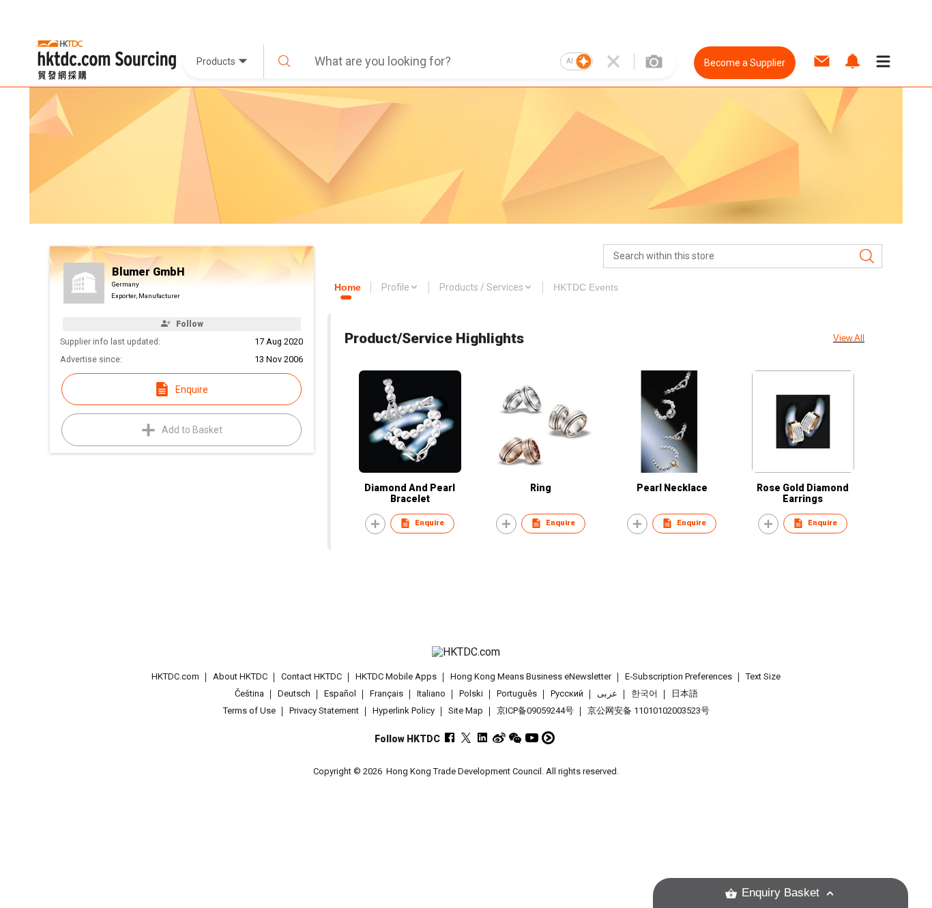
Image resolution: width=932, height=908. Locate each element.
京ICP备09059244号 (535, 710)
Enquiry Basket (780, 892)
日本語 (684, 693)
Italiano (431, 693)
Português (517, 693)
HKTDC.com (175, 676)
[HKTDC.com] (466, 652)
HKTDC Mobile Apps (396, 676)
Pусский (567, 693)
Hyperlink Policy (404, 710)
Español (340, 693)
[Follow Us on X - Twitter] (466, 737)
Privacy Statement (324, 710)
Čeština (249, 693)
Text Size (763, 676)
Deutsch (294, 693)
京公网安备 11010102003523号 (648, 710)
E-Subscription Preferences (678, 676)
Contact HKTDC (311, 676)
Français (386, 693)
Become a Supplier (744, 62)
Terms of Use (249, 710)
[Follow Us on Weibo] (499, 737)
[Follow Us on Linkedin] (482, 737)
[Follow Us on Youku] (548, 737)
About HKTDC (240, 676)
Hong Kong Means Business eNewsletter (530, 676)
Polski (471, 693)
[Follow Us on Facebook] (449, 737)
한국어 (644, 693)
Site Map (465, 710)
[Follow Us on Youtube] (531, 737)
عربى (607, 693)
